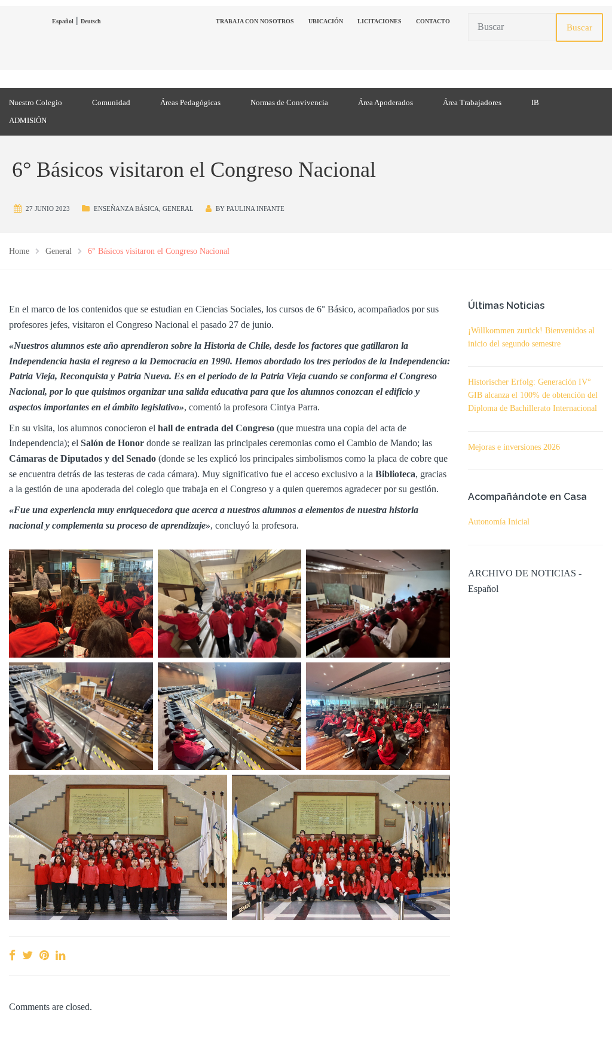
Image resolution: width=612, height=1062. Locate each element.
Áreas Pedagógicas (190, 102)
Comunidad (111, 102)
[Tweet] (27, 955)
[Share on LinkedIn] (60, 955)
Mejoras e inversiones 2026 (514, 447)
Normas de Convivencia (289, 102)
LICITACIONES (379, 21)
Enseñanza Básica (126, 208)
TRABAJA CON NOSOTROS (255, 21)
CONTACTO (433, 21)
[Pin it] (44, 955)
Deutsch (91, 21)
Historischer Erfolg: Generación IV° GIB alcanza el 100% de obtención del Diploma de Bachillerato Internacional (533, 395)
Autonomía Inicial (499, 521)
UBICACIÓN (325, 21)
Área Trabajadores (472, 102)
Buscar (579, 27)
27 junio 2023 (48, 208)
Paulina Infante (255, 208)
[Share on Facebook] (12, 955)
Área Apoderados (385, 102)
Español (63, 21)
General (178, 208)
